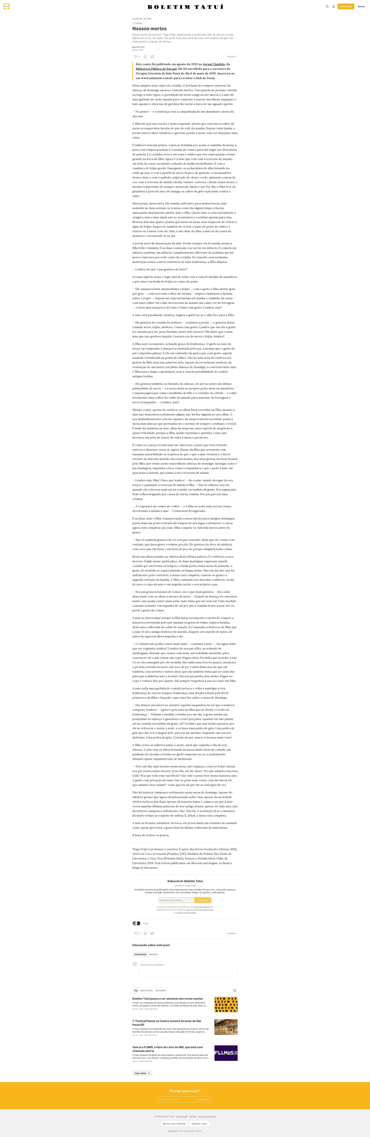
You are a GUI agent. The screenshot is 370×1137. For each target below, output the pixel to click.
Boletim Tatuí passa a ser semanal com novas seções (167, 998)
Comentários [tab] (140, 954)
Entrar (361, 6)
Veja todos (140, 1073)
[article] (185, 1006)
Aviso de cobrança (207, 1116)
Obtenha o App (199, 1123)
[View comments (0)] (145, 57)
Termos (192, 1116)
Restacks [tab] (153, 954)
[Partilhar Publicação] (333, 6)
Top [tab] (135, 990)
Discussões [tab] (161, 990)
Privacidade (182, 1116)
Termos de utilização (202, 907)
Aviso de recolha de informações (199, 909)
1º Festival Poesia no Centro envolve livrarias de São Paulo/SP (166, 1022)
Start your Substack (176, 1123)
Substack (172, 1130)
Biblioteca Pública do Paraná (156, 69)
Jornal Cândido (214, 64)
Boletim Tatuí (138, 47)
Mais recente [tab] (146, 990)
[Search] (327, 6)
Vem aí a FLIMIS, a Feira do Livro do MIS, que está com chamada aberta (167, 1049)
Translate (138, 23)
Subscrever (346, 6)
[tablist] (145, 954)
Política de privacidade (186, 912)
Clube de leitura (141, 18)
